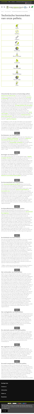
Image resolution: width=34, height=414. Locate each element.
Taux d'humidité (17, 68)
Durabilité (17, 45)
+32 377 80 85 (4, 1)
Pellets (17, 28)
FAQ (9, 1)
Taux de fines (17, 50)
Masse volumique (17, 56)
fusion (17, 85)
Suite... (17, 133)
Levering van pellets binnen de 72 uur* (24, 1)
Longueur (17, 39)
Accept (4, 410)
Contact (13, 1)
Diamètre (17, 33)
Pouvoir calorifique (17, 74)
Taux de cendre (17, 79)
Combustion (17, 62)
